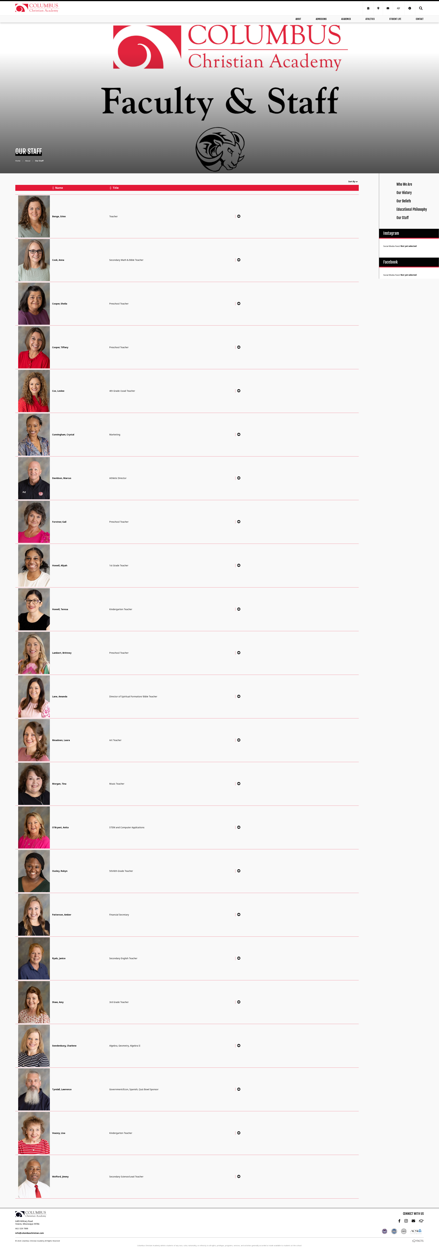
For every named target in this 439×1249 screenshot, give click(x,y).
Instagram (406, 1221)
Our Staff (402, 218)
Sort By (352, 181)
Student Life (395, 19)
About (298, 19)
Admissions (321, 19)
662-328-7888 (21, 1228)
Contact (420, 19)
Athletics (370, 19)
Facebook (399, 1221)
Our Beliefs (403, 201)
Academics (346, 19)
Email (413, 1221)
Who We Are (404, 184)
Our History (404, 193)
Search (419, 8)
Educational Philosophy (411, 209)
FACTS (421, 1221)
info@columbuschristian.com (29, 1233)
